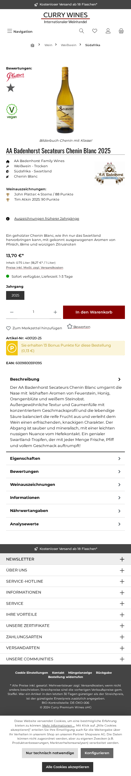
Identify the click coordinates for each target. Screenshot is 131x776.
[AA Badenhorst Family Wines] (109, 173)
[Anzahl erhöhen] (55, 312)
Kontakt (58, 672)
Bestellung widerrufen (65, 677)
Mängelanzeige (80, 672)
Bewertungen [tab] (24, 471)
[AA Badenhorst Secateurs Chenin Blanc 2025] (65, 100)
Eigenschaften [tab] (25, 458)
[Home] (33, 45)
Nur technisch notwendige (50, 753)
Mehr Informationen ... (58, 725)
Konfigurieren (97, 753)
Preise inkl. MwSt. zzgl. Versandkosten (34, 267)
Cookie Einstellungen (31, 672)
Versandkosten (92, 685)
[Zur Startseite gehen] (65, 17)
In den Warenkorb (94, 312)
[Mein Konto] (108, 31)
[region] (65, 100)
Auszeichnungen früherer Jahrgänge (46, 218)
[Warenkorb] (121, 31)
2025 (15, 295)
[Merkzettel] (94, 31)
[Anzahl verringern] (11, 312)
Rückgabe (104, 672)
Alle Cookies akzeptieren (67, 767)
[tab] (65, 412)
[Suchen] (81, 31)
